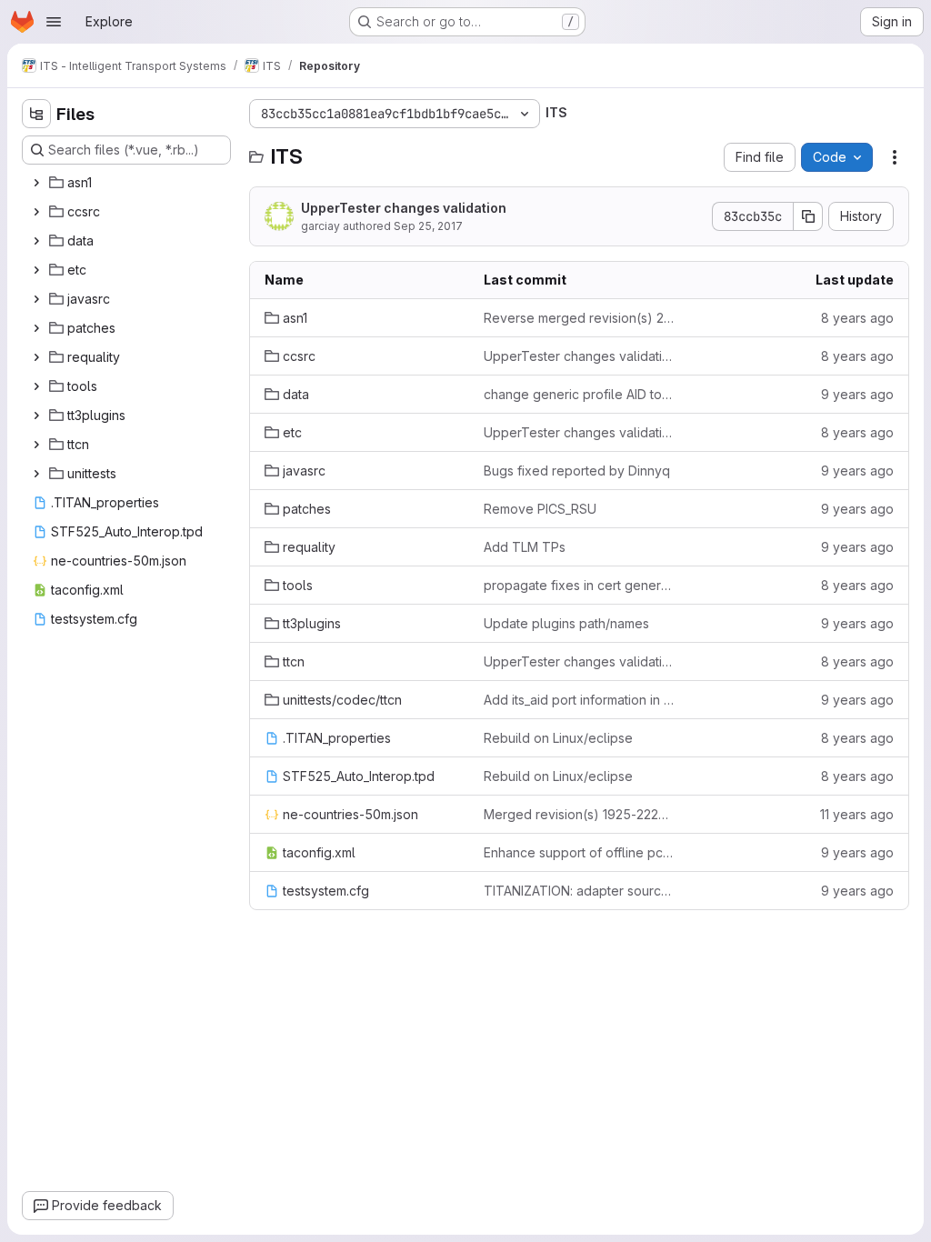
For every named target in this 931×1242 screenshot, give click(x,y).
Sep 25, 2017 (428, 226)
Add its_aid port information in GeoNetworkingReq (579, 699)
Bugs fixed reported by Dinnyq (577, 470)
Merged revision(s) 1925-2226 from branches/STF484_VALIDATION (579, 814)
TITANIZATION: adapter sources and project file (579, 890)
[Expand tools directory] (36, 386)
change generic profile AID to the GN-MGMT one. (579, 394)
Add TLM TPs (525, 547)
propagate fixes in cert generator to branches (579, 585)
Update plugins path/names (566, 623)
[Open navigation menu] (53, 21)
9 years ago (857, 394)
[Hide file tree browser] (36, 113)
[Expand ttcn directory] (36, 445)
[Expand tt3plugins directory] (36, 415)
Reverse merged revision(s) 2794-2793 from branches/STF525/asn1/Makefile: (579, 318)
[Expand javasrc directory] (36, 299)
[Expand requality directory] (36, 357)
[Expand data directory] (36, 241)
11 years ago (857, 814)
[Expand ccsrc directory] (36, 212)
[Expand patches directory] (36, 328)
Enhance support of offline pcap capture (579, 852)
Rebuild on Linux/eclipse (558, 738)
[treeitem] (128, 182)
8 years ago (857, 318)
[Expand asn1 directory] (36, 183)
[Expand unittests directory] (36, 474)
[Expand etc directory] (36, 270)
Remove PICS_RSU (540, 508)
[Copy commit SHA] (808, 216)
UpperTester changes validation (403, 207)
